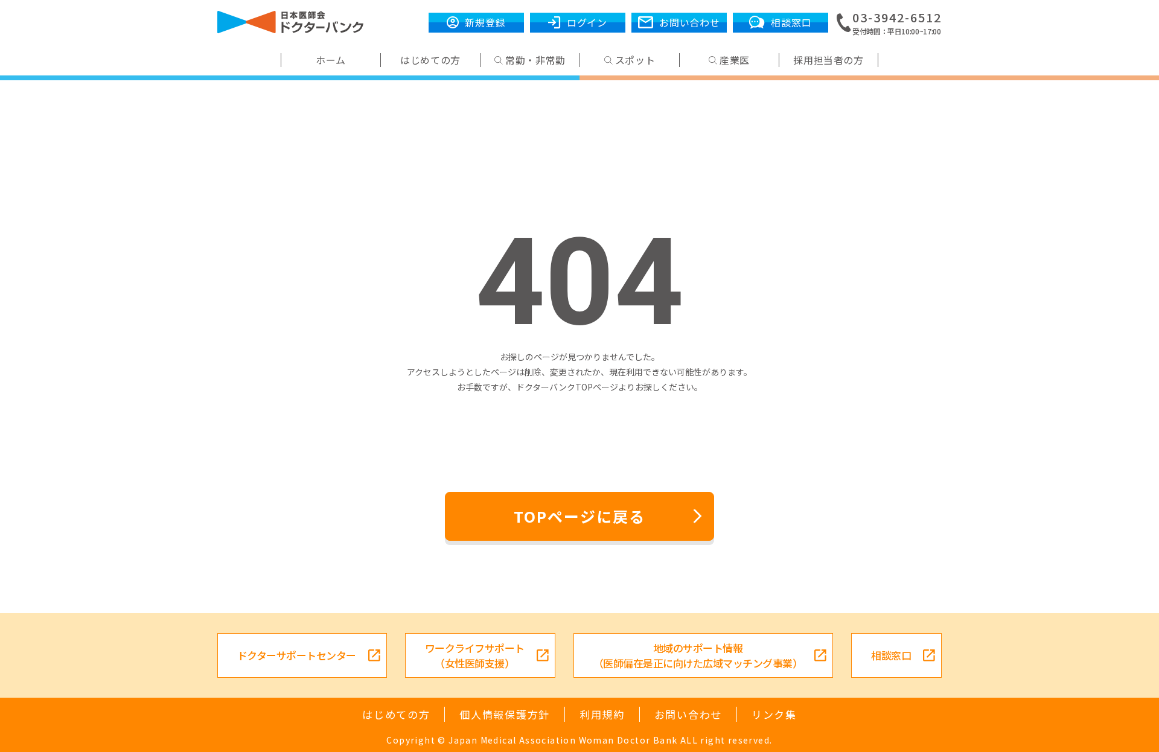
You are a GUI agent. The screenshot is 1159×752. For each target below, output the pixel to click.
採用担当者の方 (828, 60)
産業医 (735, 60)
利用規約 (602, 714)
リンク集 (774, 714)
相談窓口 (891, 655)
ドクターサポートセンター (296, 655)
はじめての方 (430, 60)
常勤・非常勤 (535, 60)
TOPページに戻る (579, 516)
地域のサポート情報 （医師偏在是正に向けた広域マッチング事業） (697, 655)
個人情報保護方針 (504, 714)
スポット (635, 60)
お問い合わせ (688, 714)
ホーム (331, 60)
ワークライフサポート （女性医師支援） (475, 655)
